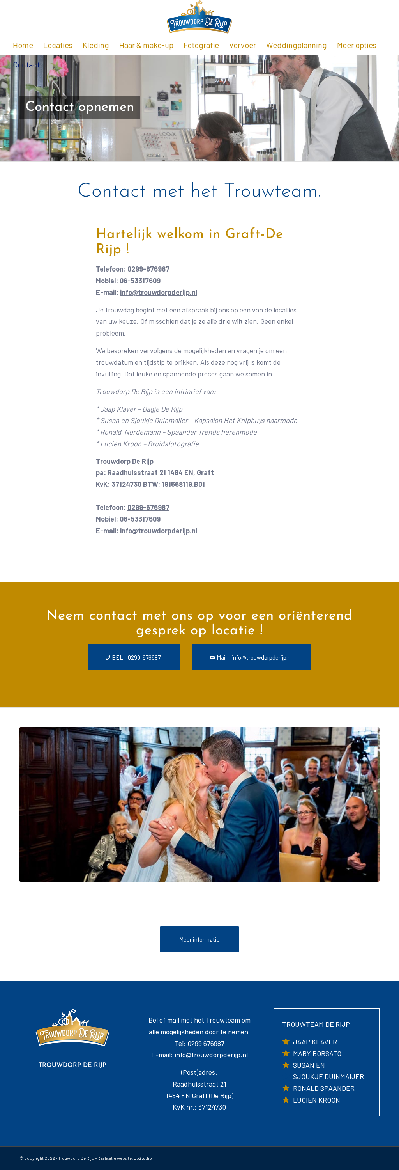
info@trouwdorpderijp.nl (158, 292)
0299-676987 (148, 269)
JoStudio (143, 1158)
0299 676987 (205, 1043)
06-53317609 (140, 280)
